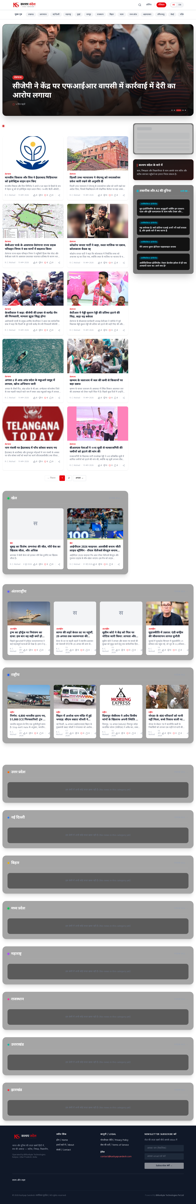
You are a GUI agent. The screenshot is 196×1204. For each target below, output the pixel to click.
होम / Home (62, 1140)
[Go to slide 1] (172, 110)
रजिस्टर (161, 4)
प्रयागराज (43, 14)
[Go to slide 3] (176, 110)
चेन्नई (172, 14)
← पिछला (51, 478)
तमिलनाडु (160, 14)
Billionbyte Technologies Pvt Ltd (170, 1195)
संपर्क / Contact (63, 1149)
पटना (122, 14)
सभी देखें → (185, 161)
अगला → (79, 478)
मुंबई (78, 14)
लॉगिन (148, 4)
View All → (116, 498)
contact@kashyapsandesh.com (116, 1156)
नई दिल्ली (56, 14)
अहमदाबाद (147, 14)
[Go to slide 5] (185, 110)
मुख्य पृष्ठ (18, 14)
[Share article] (59, 195)
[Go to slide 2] (174, 110)
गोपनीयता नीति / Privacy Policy (114, 1140)
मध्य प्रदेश (133, 14)
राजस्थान (100, 14)
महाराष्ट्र (68, 14)
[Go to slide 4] (181, 110)
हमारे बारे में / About (65, 1145)
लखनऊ (31, 14)
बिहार (112, 14)
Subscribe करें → (164, 1165)
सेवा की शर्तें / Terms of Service (114, 1145)
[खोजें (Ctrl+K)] (140, 5)
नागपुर (88, 14)
